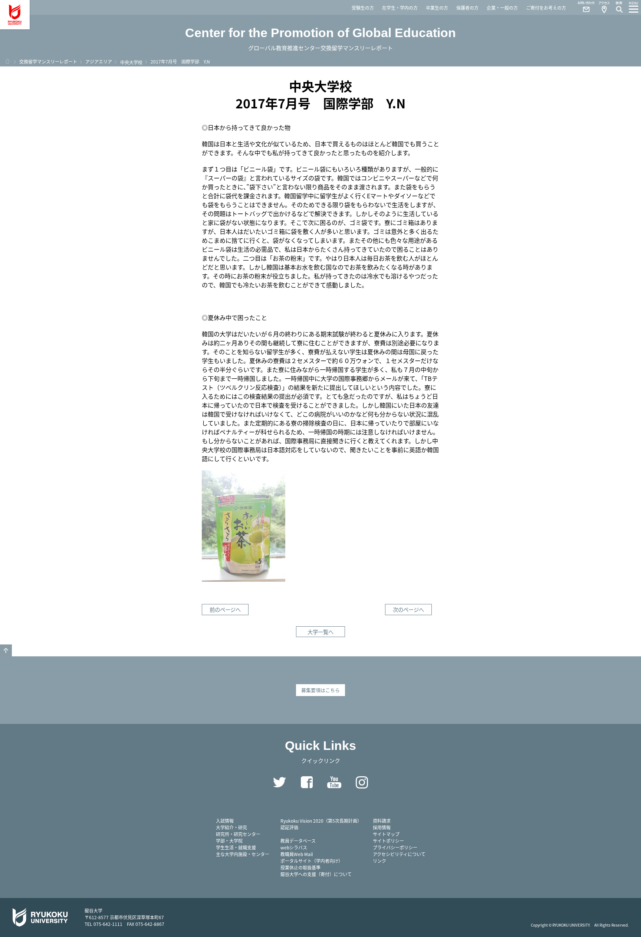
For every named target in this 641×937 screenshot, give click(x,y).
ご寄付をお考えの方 (546, 7)
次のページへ (408, 609)
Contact (583, 7)
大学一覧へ (320, 632)
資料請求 (382, 820)
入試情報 (225, 820)
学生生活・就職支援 (236, 847)
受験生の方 (363, 7)
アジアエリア (98, 61)
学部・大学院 (229, 841)
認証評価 (289, 827)
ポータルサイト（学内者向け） (311, 861)
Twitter (279, 782)
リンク (379, 861)
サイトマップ (386, 834)
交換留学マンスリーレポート (48, 61)
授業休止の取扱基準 (300, 867)
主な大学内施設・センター (242, 854)
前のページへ (225, 609)
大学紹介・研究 (231, 827)
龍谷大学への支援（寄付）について (316, 874)
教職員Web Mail (296, 854)
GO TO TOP (6, 650)
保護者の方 (467, 7)
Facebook (306, 782)
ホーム (7, 61)
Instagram (361, 782)
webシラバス (293, 847)
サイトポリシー (388, 841)
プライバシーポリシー (395, 847)
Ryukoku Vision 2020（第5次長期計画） (321, 820)
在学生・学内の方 (400, 7)
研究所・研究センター (238, 834)
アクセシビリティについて (399, 854)
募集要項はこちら (320, 689)
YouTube (334, 782)
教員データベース (298, 841)
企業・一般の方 (502, 7)
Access (603, 7)
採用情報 (382, 827)
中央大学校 (131, 62)
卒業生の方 (437, 7)
